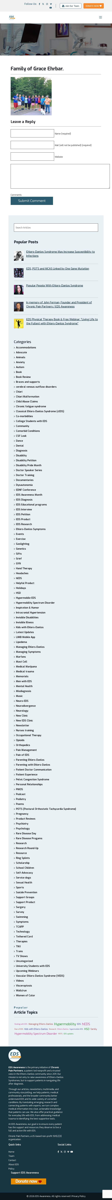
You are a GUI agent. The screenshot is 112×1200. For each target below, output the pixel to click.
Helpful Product (25, 583)
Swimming (22, 917)
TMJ (18, 946)
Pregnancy (22, 813)
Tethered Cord (24, 936)
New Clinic (22, 715)
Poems (20, 804)
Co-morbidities (24, 416)
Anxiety (20, 362)
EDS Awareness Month (29, 494)
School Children (25, 867)
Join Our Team (72, 5)
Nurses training (25, 730)
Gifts (19, 553)
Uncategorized (24, 961)
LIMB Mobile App (25, 637)
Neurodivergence (26, 706)
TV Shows (22, 956)
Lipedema (21, 642)
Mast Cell (21, 661)
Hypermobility (65, 1024)
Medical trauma (25, 671)
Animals (20, 357)
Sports (20, 887)
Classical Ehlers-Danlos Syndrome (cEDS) (40, 411)
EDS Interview (24, 509)
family (94, 1029)
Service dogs (23, 877)
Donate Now (92, 5)
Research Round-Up (27, 848)
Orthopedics (23, 745)
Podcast (20, 794)
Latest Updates (25, 632)
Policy (11, 1168)
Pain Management (26, 750)
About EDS (13, 1164)
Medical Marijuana (26, 666)
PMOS (19, 789)
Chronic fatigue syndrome (31, 406)
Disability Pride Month (28, 465)
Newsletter (22, 725)
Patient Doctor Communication (33, 769)
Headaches (22, 573)
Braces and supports (28, 382)
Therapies (21, 941)
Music (19, 696)
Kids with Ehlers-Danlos (30, 627)
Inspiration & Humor (27, 607)
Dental (20, 445)
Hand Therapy (24, 568)
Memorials (22, 676)
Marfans (21, 656)
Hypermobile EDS (26, 598)
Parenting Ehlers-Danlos (30, 760)
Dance (19, 440)
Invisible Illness (25, 622)
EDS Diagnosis (24, 499)
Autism (20, 367)
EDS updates (68, 1034)
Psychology (23, 828)
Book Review (23, 377)
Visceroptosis (24, 985)
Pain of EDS (22, 755)
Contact (12, 1160)
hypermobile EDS (76, 1029)
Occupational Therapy (28, 735)
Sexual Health (24, 882)
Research (21, 843)
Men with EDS (24, 681)
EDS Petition (23, 514)
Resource (21, 853)
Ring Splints (23, 858)
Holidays (21, 588)
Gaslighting (22, 544)
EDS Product (23, 519)
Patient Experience (26, 774)
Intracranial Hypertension (30, 612)
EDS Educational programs (31, 504)
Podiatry (21, 799)
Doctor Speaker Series (29, 470)
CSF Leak (21, 436)
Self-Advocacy (24, 872)
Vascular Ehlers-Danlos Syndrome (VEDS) (40, 975)
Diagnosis (21, 450)
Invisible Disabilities (27, 617)
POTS (60, 1034)
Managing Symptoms (28, 652)
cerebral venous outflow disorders (36, 386)
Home (11, 1151)
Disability (21, 455)
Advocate (21, 352)
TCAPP (20, 926)
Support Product (25, 902)
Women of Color (25, 995)
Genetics (21, 548)
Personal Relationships (29, 784)
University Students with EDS (33, 966)
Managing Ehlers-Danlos (30, 647)
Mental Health (24, 686)
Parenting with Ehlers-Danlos (33, 764)
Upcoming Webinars (27, 971)
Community (22, 426)
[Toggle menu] (101, 17)
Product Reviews (25, 818)
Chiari (19, 391)
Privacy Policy (79, 1196)
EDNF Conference (26, 490)
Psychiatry (22, 823)
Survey (20, 912)
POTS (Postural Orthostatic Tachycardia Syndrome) (46, 809)
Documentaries (24, 480)
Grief (19, 558)
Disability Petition (26, 460)
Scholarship (23, 863)
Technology (23, 931)
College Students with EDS (31, 421)
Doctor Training (25, 475)
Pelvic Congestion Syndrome (32, 779)
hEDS (19, 578)
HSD (18, 593)
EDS (79, 1024)
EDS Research (24, 524)
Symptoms (22, 921)
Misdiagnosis (23, 691)
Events (20, 534)
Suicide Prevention (26, 892)
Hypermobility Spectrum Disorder (35, 602)
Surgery (20, 907)
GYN (18, 563)
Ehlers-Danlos (63, 1029)
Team (11, 1156)
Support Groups (25, 897)
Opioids (20, 740)
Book (19, 372)
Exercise (21, 539)
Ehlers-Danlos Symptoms (31, 529)
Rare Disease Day (26, 833)
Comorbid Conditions (28, 431)
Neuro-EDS (22, 701)
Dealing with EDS (20, 1024)
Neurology (22, 710)
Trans (19, 951)
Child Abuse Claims (27, 401)
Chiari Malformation (27, 396)
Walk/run (21, 990)
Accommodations (26, 347)
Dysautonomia (24, 485)
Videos (20, 980)
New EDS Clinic (24, 720)
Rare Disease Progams (29, 838)
